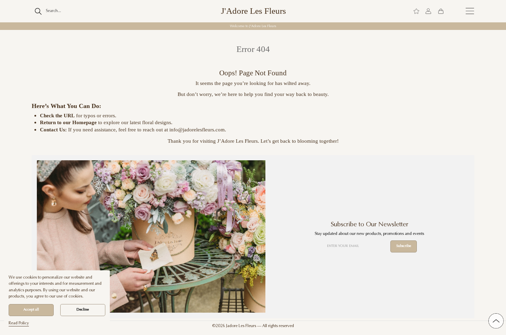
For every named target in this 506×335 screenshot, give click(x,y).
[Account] (428, 11)
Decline (82, 310)
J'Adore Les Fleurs (253, 11)
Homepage (84, 122)
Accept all (31, 310)
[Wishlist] (416, 11)
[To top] (496, 321)
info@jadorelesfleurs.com (197, 129)
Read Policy (19, 323)
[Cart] (441, 11)
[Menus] (469, 11)
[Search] (38, 11)
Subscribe (403, 246)
